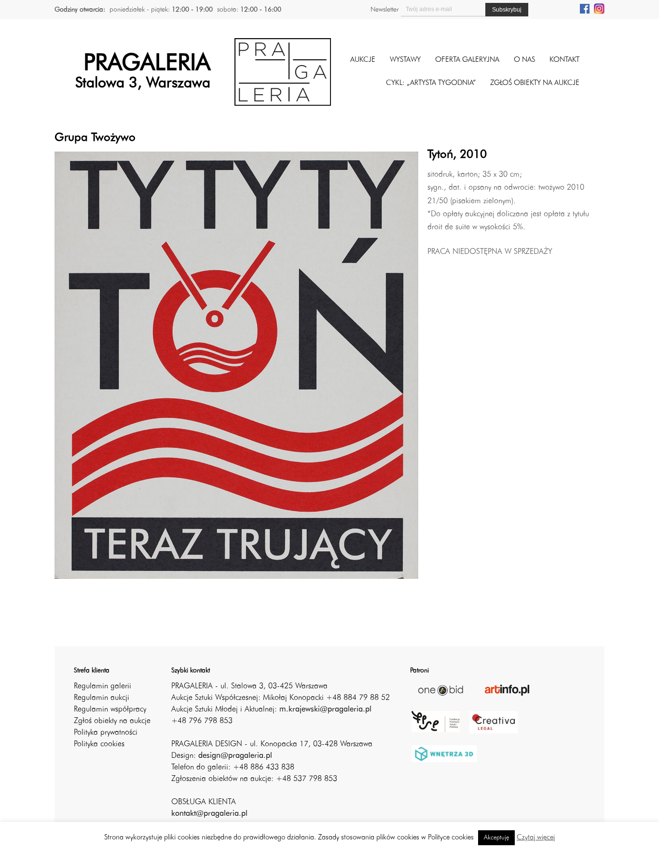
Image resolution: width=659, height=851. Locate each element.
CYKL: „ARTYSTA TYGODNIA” (431, 83)
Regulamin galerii (102, 686)
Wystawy (405, 60)
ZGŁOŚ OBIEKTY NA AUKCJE (534, 83)
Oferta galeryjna (467, 60)
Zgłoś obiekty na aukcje (112, 721)
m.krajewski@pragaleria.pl (325, 709)
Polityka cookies (99, 744)
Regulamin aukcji (101, 698)
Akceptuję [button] (496, 838)
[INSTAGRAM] (599, 8)
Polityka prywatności (105, 733)
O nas (524, 60)
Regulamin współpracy (110, 709)
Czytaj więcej (536, 837)
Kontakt (564, 60)
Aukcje (362, 60)
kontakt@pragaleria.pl (209, 814)
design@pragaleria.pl (235, 756)
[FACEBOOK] (585, 8)
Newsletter (384, 9)
